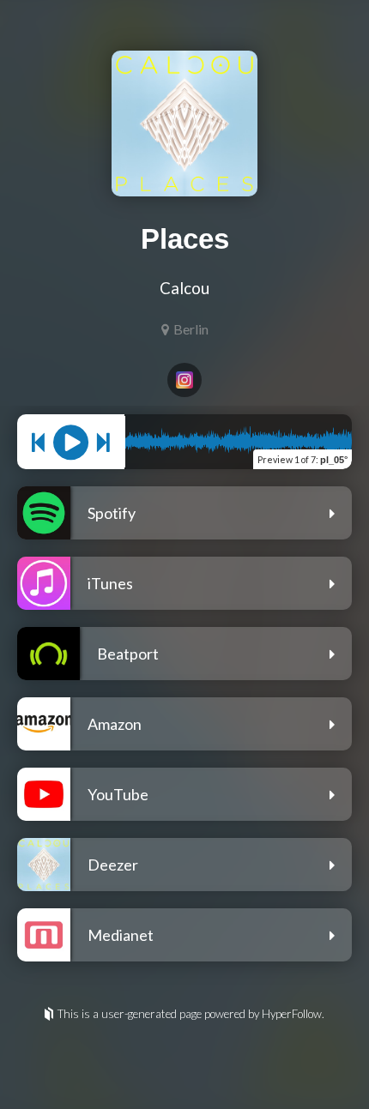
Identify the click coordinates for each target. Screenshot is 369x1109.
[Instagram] (184, 380)
